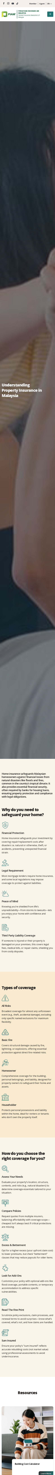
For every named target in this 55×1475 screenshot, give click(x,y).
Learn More (46, 1473)
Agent (42, 3)
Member (33, 3)
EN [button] (48, 3)
